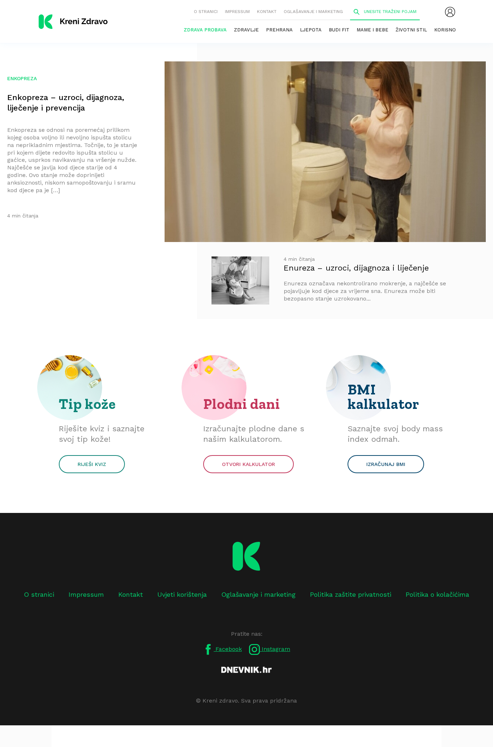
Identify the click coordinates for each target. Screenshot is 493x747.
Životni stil (411, 30)
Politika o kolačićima (437, 594)
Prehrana (279, 30)
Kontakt (266, 11)
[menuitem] (450, 12)
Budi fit (339, 30)
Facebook (228, 648)
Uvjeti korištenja (182, 594)
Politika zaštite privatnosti (350, 594)
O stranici (206, 11)
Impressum (237, 11)
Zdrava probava (205, 30)
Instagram (275, 648)
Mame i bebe (372, 30)
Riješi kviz (92, 464)
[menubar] (450, 12)
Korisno (445, 30)
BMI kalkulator (383, 397)
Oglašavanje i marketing (313, 11)
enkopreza (22, 78)
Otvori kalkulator (248, 464)
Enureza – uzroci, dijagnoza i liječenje (356, 267)
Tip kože (87, 404)
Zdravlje (246, 30)
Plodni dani (241, 404)
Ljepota (311, 30)
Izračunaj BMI (385, 464)
